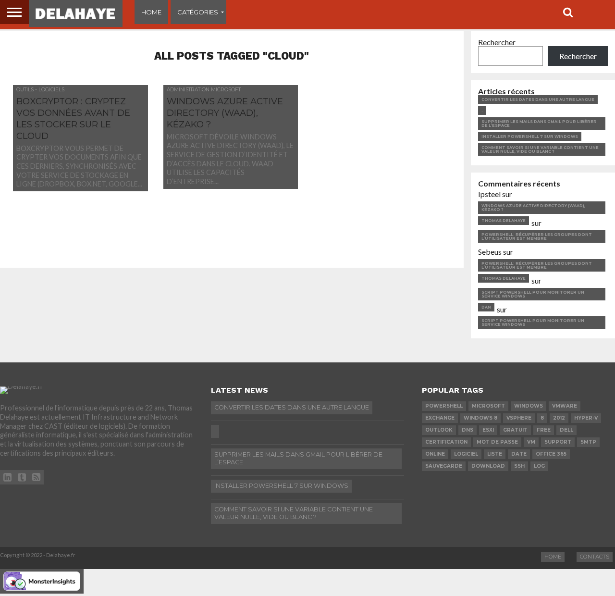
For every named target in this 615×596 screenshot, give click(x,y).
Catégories (197, 12)
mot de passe (497, 442)
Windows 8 (480, 418)
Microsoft (488, 406)
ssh (519, 466)
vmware (564, 406)
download (488, 466)
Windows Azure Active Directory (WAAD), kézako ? (533, 207)
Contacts (594, 556)
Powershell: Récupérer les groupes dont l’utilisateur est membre (536, 236)
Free (544, 430)
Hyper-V (586, 418)
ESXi (488, 430)
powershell (444, 406)
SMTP (588, 442)
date (519, 454)
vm (531, 442)
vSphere (518, 418)
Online (435, 454)
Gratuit (515, 430)
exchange (440, 418)
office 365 (551, 454)
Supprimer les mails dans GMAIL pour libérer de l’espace (539, 123)
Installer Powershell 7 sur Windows (529, 136)
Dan (486, 307)
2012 (559, 418)
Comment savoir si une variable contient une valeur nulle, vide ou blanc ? (540, 149)
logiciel (466, 454)
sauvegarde (443, 466)
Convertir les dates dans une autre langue (537, 99)
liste (494, 454)
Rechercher (497, 42)
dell (566, 430)
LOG (539, 466)
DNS (467, 430)
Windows (528, 406)
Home (151, 12)
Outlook (439, 430)
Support (557, 442)
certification (446, 442)
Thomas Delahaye (503, 220)
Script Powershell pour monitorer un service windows (532, 294)
